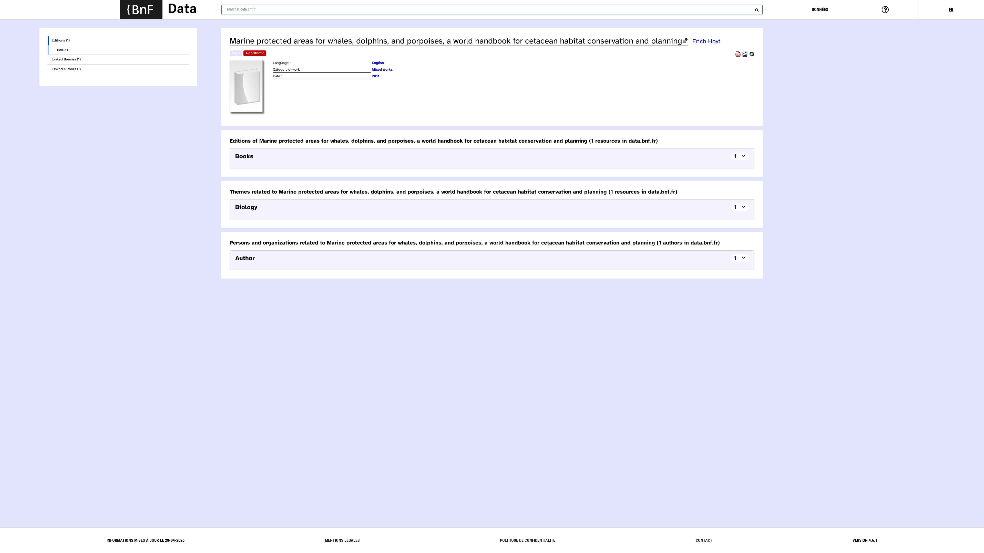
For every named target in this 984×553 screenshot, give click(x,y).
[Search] (756, 9)
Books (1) (63, 50)
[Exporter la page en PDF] (738, 56)
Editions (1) (61, 40)
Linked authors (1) (66, 69)
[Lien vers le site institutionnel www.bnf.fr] (141, 9)
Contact (704, 540)
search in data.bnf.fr (241, 9)
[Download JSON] (751, 56)
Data (182, 9)
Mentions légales (342, 540)
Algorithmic (254, 53)
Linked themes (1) (66, 59)
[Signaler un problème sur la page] (685, 41)
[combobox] (492, 10)
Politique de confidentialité (527, 540)
